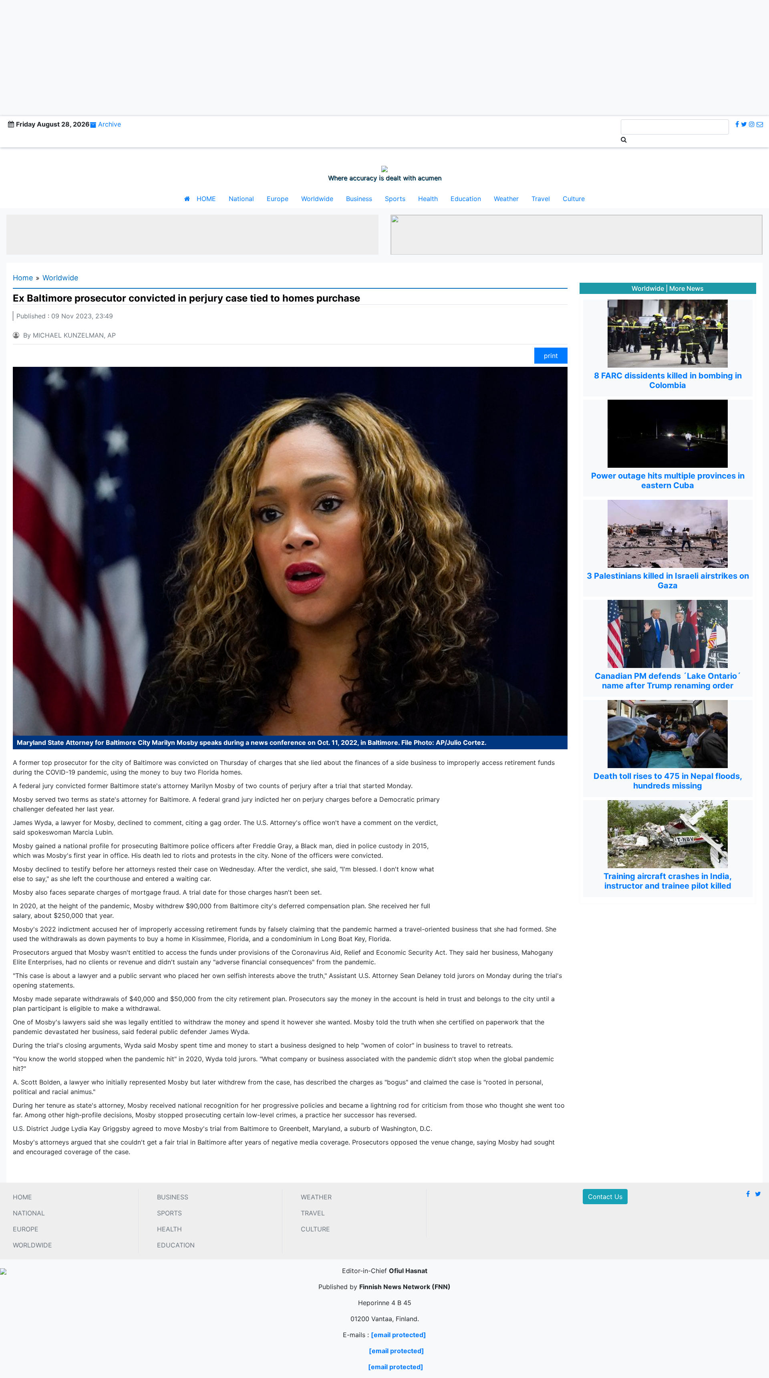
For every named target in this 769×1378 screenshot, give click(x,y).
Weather (506, 199)
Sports (395, 199)
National (241, 199)
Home (23, 278)
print (551, 356)
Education (466, 199)
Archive (109, 124)
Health (428, 199)
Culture (574, 199)
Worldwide (317, 199)
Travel (540, 199)
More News (686, 288)
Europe (277, 199)
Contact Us (605, 1197)
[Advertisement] (384, 56)
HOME (206, 199)
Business (359, 199)
